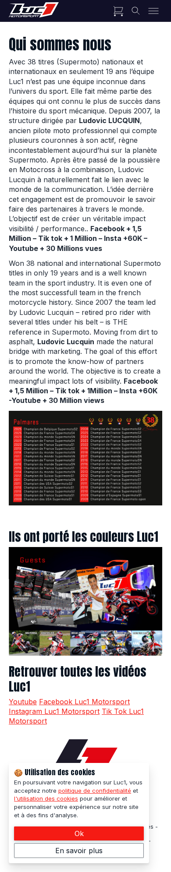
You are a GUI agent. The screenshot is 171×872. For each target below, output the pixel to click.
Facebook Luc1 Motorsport (84, 701)
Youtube (23, 701)
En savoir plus (79, 850)
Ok (79, 833)
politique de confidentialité (94, 790)
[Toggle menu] (153, 11)
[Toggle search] (136, 11)
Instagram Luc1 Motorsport (54, 711)
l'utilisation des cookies (46, 798)
